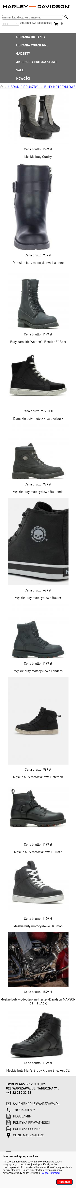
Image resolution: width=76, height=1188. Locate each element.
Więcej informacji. (51, 1173)
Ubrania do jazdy (30, 37)
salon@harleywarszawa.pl (36, 1104)
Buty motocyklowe (60, 87)
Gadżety (23, 54)
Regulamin (22, 1116)
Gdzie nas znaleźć (28, 1135)
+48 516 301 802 (24, 1110)
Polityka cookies (27, 1129)
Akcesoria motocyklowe (37, 62)
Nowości (23, 78)
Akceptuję (64, 1182)
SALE (20, 70)
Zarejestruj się (42, 23)
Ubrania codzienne (32, 45)
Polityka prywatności (31, 1123)
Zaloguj (25, 23)
